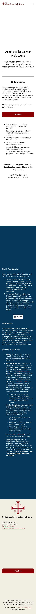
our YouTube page (24, 608)
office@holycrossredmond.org (13, 528)
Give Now (18, 114)
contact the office (21, 382)
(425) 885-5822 (8, 526)
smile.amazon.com (23, 371)
